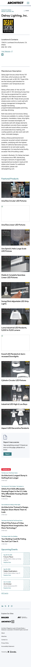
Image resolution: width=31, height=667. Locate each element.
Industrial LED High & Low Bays (14, 404)
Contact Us (4, 639)
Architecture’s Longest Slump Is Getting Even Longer (14, 476)
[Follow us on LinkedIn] (2, 606)
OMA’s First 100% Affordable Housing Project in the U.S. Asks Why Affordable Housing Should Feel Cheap (14, 492)
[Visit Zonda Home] (9, 652)
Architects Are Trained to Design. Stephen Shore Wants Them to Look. (15, 509)
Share (27, 10)
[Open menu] (28, 3)
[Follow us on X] (5, 606)
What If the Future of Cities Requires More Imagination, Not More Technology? (14, 525)
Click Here (2, 54)
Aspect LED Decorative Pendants (15, 428)
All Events (4, 593)
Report (7, 454)
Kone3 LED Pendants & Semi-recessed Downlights (13, 355)
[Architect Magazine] (15, 3)
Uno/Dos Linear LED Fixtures (13, 225)
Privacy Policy (5, 643)
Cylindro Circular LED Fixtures (13, 380)
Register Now (7, 562)
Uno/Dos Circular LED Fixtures (13, 201)
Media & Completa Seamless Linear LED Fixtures (13, 276)
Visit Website (5, 51)
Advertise (4, 636)
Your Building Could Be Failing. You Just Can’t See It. (13, 540)
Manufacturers (6, 10)
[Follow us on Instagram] (12, 606)
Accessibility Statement (7, 646)
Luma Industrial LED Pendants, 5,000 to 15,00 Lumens (14, 328)
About (3, 633)
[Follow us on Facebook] (9, 606)
